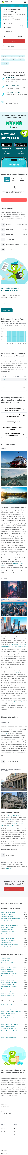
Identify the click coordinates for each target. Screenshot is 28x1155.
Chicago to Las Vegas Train (7, 980)
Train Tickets (4, 1104)
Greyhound (4, 733)
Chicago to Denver (5, 958)
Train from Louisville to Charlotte (9, 933)
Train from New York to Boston (8, 1019)
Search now (9, 868)
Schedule (5, 56)
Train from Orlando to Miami (8, 1013)
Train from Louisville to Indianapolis (9, 925)
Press (15, 1135)
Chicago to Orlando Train (7, 962)
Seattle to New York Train (7, 1032)
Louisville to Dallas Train (7, 946)
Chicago (21, 563)
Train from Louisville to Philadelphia (9, 944)
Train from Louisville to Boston (8, 927)
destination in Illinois (20, 646)
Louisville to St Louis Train (7, 931)
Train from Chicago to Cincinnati (8, 986)
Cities (21, 59)
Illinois (4, 1109)
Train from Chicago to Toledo (8, 988)
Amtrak (4, 379)
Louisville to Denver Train (7, 916)
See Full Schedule (14, 200)
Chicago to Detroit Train (7, 971)
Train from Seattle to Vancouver (8, 1037)
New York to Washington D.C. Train (9, 1017)
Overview (13, 56)
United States (6, 1106)
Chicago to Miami (5, 960)
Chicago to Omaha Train (7, 978)
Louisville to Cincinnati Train (8, 940)
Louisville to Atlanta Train (7, 923)
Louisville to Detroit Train (7, 929)
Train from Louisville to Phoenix (8, 912)
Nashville (3, 565)
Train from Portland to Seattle (8, 1026)
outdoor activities (15, 672)
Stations (5, 63)
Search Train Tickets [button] (14, 889)
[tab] (7, 20)
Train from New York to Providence (9, 1024)
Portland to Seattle (5, 1015)
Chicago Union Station (14, 815)
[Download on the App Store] (6, 145)
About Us (16, 1128)
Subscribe (6, 310)
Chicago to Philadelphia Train (8, 991)
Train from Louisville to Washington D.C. (10, 918)
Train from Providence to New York (9, 1030)
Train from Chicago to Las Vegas (9, 982)
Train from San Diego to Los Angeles (10, 1009)
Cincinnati (15, 563)
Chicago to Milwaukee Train (7, 995)
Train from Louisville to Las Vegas (9, 936)
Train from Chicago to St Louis (8, 975)
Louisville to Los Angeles (7, 914)
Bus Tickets (4, 1128)
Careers (16, 1138)
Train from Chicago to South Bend (9, 967)
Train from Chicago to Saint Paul (8, 973)
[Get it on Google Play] (20, 145)
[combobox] (14, 24)
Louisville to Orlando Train (7, 920)
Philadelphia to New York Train (8, 1028)
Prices (21, 56)
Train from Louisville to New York (9, 938)
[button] (25, 2)
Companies (4, 1153)
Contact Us (4, 1150)
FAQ (13, 59)
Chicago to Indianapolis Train (8, 965)
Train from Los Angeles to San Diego (10, 1006)
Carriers (5, 59)
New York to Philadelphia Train (8, 1022)
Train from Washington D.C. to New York (11, 1011)
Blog (15, 1131)
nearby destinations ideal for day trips (13, 702)
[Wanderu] (7, 2)
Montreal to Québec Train (7, 1004)
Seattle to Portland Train (7, 1035)
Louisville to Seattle (5, 949)
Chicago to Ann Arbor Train (7, 969)
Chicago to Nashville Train (7, 993)
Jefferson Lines (11, 825)
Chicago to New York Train (7, 984)
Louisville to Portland (6, 942)
